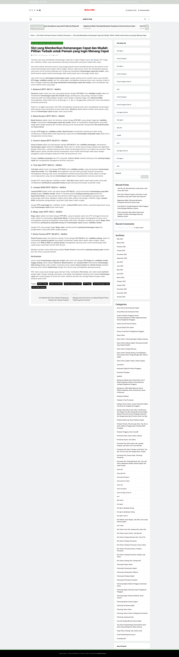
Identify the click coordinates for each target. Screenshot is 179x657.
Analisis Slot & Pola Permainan (126, 324)
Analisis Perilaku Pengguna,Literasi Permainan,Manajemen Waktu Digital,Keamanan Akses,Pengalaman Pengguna (132, 318)
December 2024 (122, 289)
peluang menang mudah (73, 284)
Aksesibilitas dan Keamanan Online (128, 312)
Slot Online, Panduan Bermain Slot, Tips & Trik (131, 537)
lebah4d (119, 376)
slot (92, 60)
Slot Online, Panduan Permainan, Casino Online (131, 545)
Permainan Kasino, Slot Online (126, 440)
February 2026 (121, 247)
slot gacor (120, 51)
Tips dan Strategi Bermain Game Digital (129, 621)
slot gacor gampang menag (125, 508)
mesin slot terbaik (56, 284)
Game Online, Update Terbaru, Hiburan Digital (131, 361)
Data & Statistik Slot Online (125, 327)
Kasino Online (42, 284)
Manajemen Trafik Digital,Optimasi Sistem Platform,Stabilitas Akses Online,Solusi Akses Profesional (131, 390)
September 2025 (122, 258)
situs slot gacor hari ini (124, 81)
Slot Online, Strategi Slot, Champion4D (129, 561)
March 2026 (120, 243)
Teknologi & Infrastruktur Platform (127, 572)
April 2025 (120, 274)
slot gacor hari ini (122, 112)
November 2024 (122, 293)
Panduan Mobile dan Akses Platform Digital (130, 420)
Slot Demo (120, 500)
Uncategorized (121, 638)
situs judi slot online (123, 481)
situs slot (120, 485)
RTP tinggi (87, 284)
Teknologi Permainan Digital (125, 605)
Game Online (121, 335)
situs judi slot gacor (123, 477)
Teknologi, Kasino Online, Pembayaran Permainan (132, 613)
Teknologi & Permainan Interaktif (127, 580)
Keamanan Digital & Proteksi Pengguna (129, 368)
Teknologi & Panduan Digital (125, 576)
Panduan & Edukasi (123, 396)
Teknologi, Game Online (124, 609)
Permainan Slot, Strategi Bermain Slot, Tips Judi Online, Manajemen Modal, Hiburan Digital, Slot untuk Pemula (132, 463)
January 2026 (121, 250)
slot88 (119, 135)
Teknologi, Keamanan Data (125, 617)
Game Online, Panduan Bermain (126, 349)
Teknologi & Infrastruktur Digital (127, 568)
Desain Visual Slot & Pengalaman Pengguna (130, 331)
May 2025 (120, 270)
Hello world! (139, 228)
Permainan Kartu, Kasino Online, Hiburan (129, 436)
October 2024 (121, 297)
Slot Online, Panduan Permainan (127, 541)
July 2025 (120, 262)
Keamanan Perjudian (123, 372)
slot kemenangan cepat (101, 284)
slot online (120, 525)
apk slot (119, 128)
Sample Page (87, 19)
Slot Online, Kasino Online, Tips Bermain (129, 533)
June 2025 (120, 266)
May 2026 (120, 239)
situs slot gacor (122, 58)
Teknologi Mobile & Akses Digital (127, 602)
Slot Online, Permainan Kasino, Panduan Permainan (47, 43)
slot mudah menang (38, 287)
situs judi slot (121, 473)
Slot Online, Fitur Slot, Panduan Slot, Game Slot (131, 529)
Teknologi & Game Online (125, 564)
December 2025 (122, 254)
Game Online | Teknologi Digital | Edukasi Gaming (132, 339)
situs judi (120, 469)
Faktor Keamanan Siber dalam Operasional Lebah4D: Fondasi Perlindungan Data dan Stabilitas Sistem (130, 214)
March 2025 (120, 277)
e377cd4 (35, 55)
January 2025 (121, 285)
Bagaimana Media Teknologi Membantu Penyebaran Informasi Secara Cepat (113, 2)
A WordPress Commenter (125, 228)
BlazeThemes (102, 653)
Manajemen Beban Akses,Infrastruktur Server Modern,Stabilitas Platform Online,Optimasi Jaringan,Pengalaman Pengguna (131, 382)
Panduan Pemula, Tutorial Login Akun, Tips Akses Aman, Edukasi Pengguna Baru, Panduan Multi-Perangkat (132, 426)
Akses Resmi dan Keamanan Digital (128, 308)
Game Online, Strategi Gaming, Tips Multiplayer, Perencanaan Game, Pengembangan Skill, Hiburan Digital (132, 355)
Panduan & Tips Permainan (125, 400)
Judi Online (120, 365)
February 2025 (121, 281)
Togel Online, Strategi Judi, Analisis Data (129, 631)
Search (118, 173)
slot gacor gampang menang (126, 512)
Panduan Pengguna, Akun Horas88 (127, 432)
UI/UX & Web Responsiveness (126, 634)
